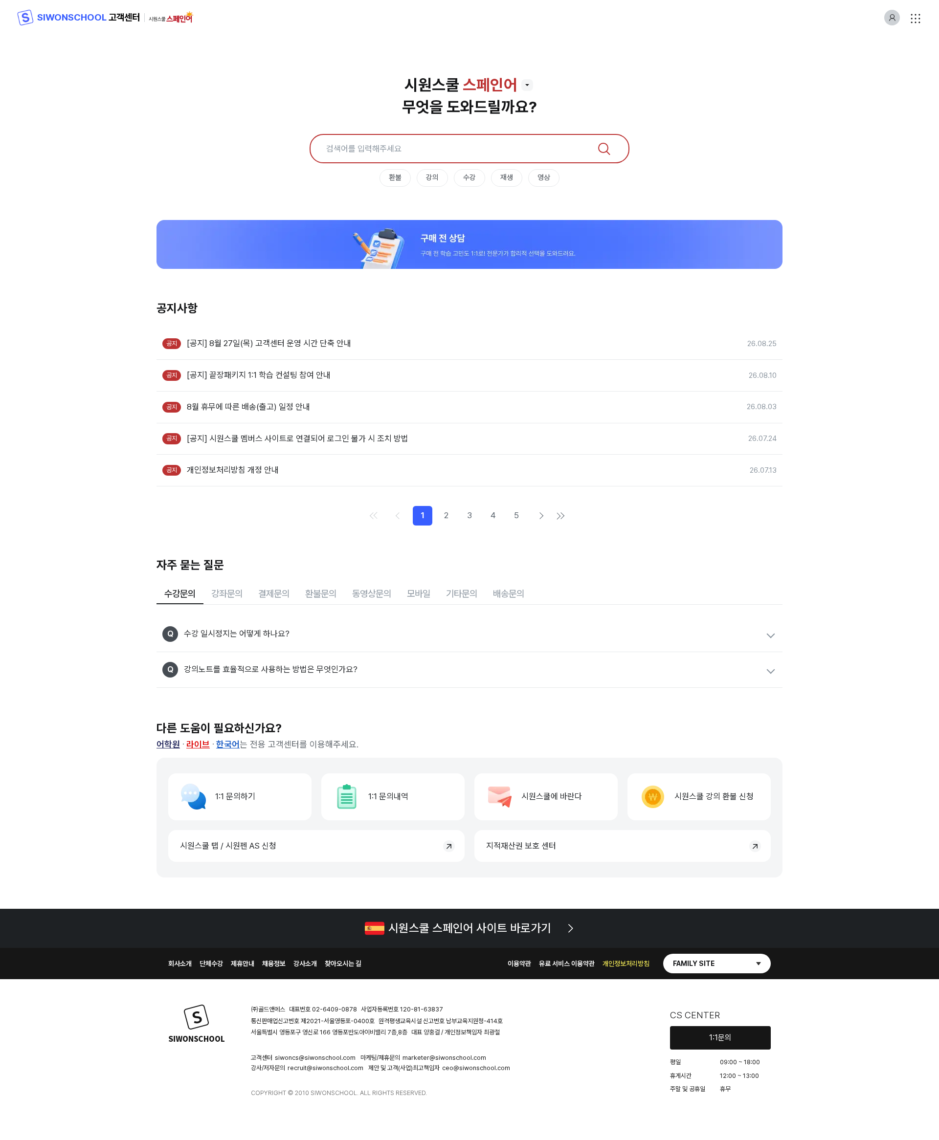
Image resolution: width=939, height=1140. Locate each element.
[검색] (604, 148)
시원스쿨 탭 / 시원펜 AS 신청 (228, 846)
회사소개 (180, 963)
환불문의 (320, 593)
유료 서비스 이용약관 (567, 963)
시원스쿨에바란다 (551, 796)
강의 (432, 177)
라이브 (198, 744)
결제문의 (274, 593)
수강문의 (180, 593)
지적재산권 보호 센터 (521, 846)
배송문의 (508, 593)
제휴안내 (242, 963)
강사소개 (305, 963)
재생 (506, 177)
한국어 (228, 744)
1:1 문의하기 (235, 796)
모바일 (418, 593)
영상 (543, 177)
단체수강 (211, 963)
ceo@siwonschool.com (476, 1068)
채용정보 (274, 963)
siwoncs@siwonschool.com (315, 1057)
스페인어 (490, 85)
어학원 (168, 744)
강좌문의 (227, 593)
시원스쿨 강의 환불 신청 (714, 796)
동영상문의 (371, 593)
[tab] (179, 594)
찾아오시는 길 (343, 963)
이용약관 (519, 963)
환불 (395, 177)
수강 (469, 177)
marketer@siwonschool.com (444, 1057)
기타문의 (461, 593)
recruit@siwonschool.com (325, 1068)
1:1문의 (720, 1037)
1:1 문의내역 (388, 796)
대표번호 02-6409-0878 (323, 1009)
